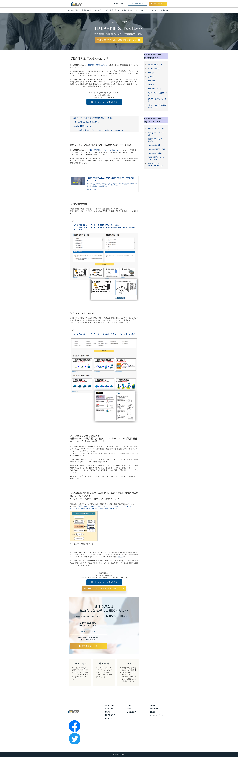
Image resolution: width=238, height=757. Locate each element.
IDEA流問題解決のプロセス (98, 65)
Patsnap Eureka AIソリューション (157, 134)
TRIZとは (151, 85)
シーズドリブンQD (154, 69)
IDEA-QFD (151, 73)
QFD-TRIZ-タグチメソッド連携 (157, 100)
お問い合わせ (139, 3)
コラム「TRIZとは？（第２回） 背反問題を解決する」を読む (96, 225)
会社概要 (153, 712)
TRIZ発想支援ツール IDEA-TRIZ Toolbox (156, 158)
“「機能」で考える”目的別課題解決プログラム (157, 106)
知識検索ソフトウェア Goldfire (155, 140)
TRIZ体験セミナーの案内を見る (104, 102)
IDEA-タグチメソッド (154, 89)
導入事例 (98, 10)
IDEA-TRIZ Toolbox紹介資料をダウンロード (119, 40)
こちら (120, 557)
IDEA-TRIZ (151, 81)
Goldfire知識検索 (154, 145)
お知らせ (153, 705)
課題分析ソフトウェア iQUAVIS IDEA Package (155, 164)
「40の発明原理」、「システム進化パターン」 (105, 150)
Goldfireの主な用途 (155, 153)
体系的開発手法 (111, 10)
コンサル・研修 (73, 10)
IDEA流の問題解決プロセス (82, 126)
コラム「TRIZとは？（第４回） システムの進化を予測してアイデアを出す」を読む (104, 334)
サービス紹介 (80, 672)
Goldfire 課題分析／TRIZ (156, 149)
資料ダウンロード (159, 3)
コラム (154, 10)
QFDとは (150, 77)
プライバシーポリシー (157, 715)
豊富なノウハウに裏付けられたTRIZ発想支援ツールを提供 (92, 118)
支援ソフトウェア (128, 10)
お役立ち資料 (165, 10)
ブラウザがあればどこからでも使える (86, 122)
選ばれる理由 (86, 10)
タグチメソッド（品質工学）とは (157, 94)
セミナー (143, 10)
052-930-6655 (118, 4)
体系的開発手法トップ (155, 65)
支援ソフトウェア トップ (155, 129)
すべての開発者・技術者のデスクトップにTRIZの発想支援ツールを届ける (98, 130)
